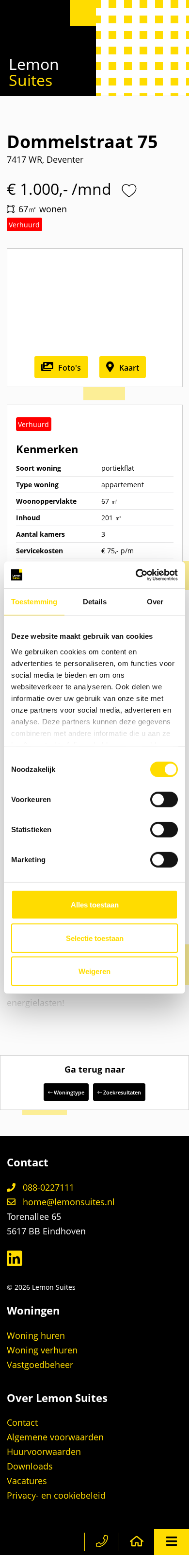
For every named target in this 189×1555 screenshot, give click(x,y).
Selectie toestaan (95, 938)
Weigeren (94, 971)
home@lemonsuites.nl (67, 1202)
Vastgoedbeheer (40, 1364)
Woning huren (36, 1335)
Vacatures (27, 1481)
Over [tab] (155, 602)
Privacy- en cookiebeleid (56, 1495)
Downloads (30, 1466)
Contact (22, 1422)
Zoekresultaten (121, 1092)
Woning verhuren (42, 1350)
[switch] (164, 799)
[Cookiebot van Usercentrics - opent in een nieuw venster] (136, 574)
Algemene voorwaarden (55, 1437)
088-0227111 (47, 1187)
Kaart (128, 367)
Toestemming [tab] (34, 602)
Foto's (68, 367)
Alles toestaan (95, 905)
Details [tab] (95, 602)
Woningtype (68, 1092)
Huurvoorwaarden (44, 1451)
